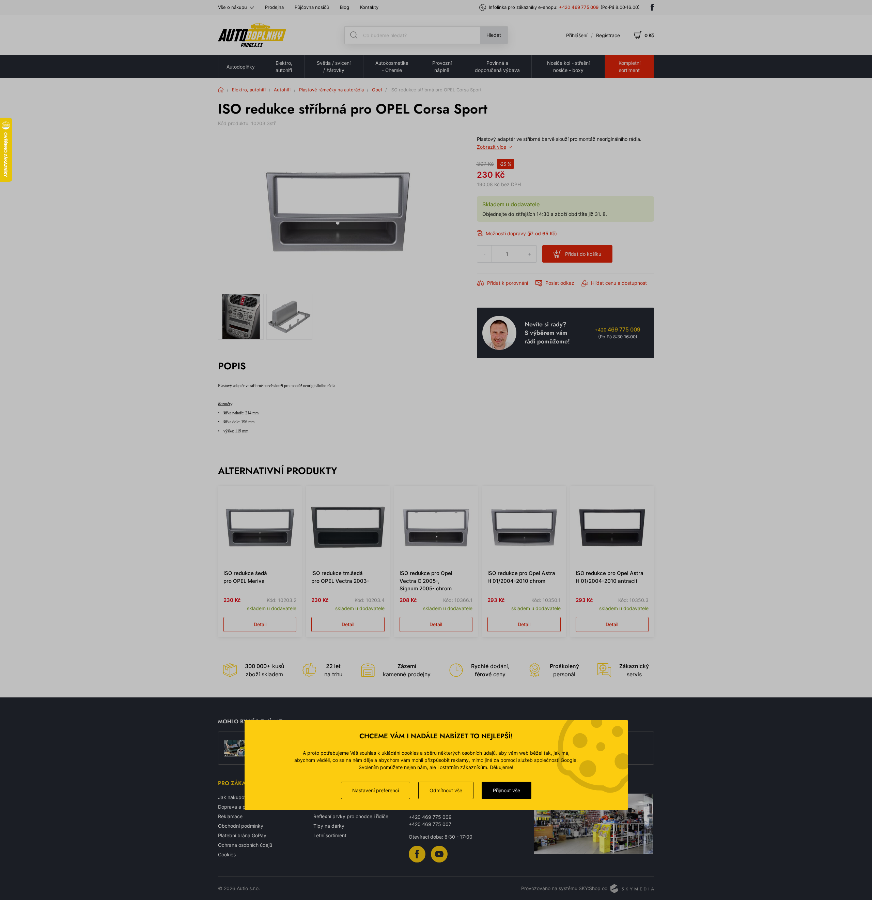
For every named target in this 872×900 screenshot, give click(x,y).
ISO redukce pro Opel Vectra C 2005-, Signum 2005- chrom (426, 581)
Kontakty (369, 7)
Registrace (608, 35)
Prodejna (274, 7)
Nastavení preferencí (375, 790)
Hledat (493, 35)
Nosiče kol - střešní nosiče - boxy (568, 66)
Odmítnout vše (446, 790)
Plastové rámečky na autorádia (331, 89)
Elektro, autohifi (284, 66)
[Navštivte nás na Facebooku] (652, 7)
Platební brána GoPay (242, 835)
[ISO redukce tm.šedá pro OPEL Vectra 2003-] (347, 527)
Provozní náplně (442, 66)
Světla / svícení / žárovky (334, 66)
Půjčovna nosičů (312, 7)
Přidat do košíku (583, 254)
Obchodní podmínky (240, 826)
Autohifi (282, 89)
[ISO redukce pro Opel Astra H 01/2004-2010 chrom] (523, 527)
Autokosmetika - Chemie (391, 66)
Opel (377, 89)
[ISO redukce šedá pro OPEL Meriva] (259, 527)
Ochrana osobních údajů (245, 845)
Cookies (227, 854)
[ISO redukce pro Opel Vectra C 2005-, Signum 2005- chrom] (436, 527)
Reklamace (230, 816)
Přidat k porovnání (507, 283)
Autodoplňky (241, 67)
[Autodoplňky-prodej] (252, 35)
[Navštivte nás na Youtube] (439, 853)
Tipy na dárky (328, 826)
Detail (260, 624)
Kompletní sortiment (629, 66)
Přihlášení (576, 35)
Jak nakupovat (234, 797)
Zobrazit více (491, 147)
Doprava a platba (237, 807)
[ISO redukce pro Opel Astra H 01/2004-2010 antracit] (612, 527)
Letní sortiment (329, 835)
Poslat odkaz (559, 283)
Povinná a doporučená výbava (497, 66)
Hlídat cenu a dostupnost (619, 283)
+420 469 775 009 (430, 817)
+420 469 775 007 (430, 824)
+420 (578, 7)
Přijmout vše (506, 790)
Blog (344, 7)
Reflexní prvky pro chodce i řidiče (350, 816)
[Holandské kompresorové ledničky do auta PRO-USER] (235, 748)
